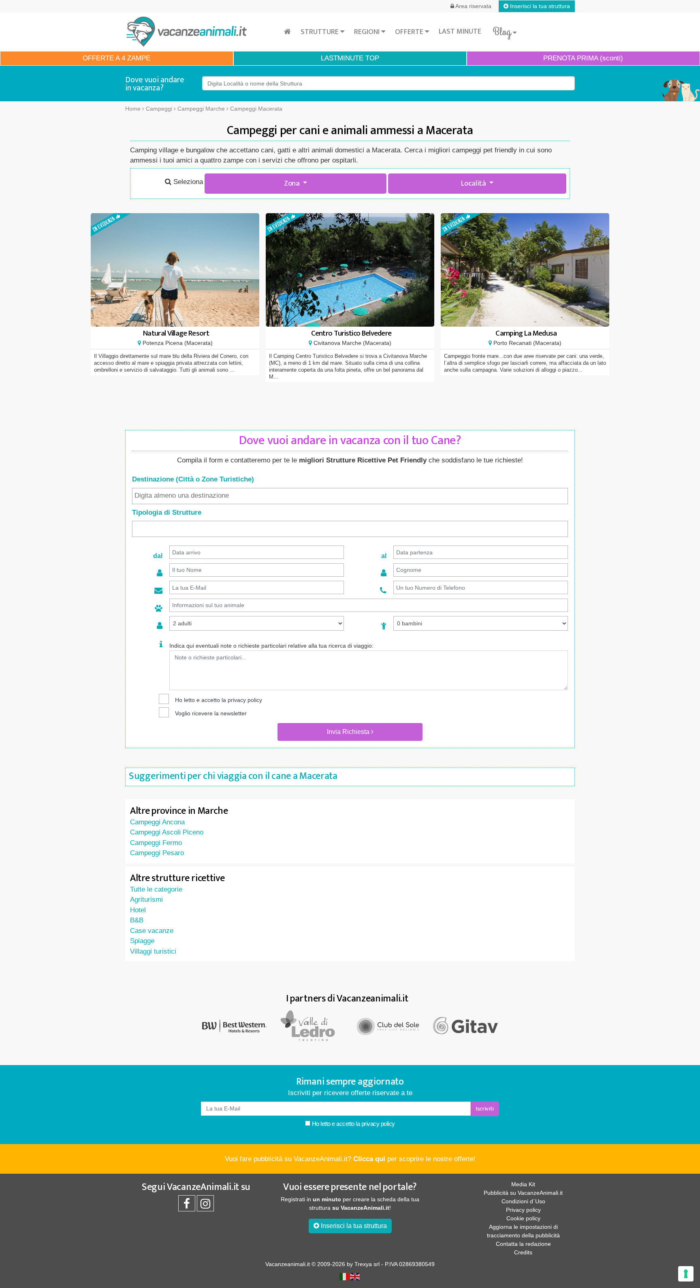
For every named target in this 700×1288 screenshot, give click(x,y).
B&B (136, 920)
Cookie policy (523, 1218)
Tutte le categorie (156, 889)
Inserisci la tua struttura (539, 6)
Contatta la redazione (523, 1244)
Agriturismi (146, 899)
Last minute (460, 32)
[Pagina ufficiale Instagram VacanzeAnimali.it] (205, 1205)
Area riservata (472, 6)
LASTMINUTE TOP (350, 58)
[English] (355, 1276)
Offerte (410, 32)
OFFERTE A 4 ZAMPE (116, 58)
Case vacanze (151, 931)
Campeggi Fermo (156, 843)
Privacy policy (523, 1210)
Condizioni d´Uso (523, 1201)
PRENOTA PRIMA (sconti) (583, 58)
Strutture (320, 32)
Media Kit (523, 1184)
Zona (292, 183)
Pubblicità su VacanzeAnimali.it (523, 1193)
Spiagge (142, 941)
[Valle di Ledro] (311, 1025)
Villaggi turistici (153, 951)
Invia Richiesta (349, 731)
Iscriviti (485, 1109)
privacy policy (245, 700)
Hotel (138, 910)
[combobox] (350, 496)
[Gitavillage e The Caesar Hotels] (465, 1026)
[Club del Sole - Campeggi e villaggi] (388, 1025)
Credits (523, 1252)
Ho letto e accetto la (352, 1123)
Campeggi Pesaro (157, 853)
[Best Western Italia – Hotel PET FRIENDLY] (234, 1025)
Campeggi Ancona (157, 822)
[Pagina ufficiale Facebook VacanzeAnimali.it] (186, 1205)
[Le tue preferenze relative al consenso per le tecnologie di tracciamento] (686, 1274)
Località (474, 183)
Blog (503, 32)
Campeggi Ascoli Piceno (166, 832)
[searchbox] (350, 495)
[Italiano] (344, 1276)
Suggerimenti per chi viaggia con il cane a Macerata (233, 776)
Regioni (367, 32)
